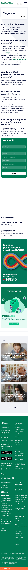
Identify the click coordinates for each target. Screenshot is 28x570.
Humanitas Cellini (19, 501)
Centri (16, 438)
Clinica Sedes (18, 512)
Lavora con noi (18, 451)
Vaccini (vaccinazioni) (20, 542)
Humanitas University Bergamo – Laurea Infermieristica (6, 502)
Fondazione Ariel (5, 511)
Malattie (17, 442)
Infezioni (17, 529)
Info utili (17, 433)
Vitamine (17, 544)
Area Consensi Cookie (21, 566)
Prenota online (5, 568)
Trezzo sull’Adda (5, 530)
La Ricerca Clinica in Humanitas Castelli (6, 514)
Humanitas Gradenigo (20, 506)
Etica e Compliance (19, 455)
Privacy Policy (7, 566)
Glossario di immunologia (21, 526)
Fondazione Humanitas (6, 509)
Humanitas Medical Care (21, 495)
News (16, 449)
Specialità (17, 436)
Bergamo (3, 526)
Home (3, 9)
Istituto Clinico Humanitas (18, 490)
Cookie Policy (14, 566)
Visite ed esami (18, 444)
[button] (25, 3)
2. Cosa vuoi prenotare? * (8, 150)
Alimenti (17, 520)
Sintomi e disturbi (19, 537)
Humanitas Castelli (19, 487)
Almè (2, 528)
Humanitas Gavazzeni (20, 499)
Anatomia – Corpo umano (19, 523)
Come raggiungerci (19, 429)
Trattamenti (17, 447)
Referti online (4, 487)
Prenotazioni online (5, 485)
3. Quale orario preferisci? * (8, 157)
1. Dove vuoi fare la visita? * (8, 144)
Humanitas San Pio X (20, 493)
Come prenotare (19, 431)
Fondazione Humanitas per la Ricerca (6, 506)
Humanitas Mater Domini (21, 497)
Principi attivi (18, 531)
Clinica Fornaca (18, 503)
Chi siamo (17, 427)
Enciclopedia (8, 9)
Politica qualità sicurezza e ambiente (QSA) (20, 464)
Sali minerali (18, 535)
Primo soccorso (18, 533)
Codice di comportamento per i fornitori (20, 459)
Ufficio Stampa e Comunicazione (19, 469)
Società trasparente (19, 453)
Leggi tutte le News (13, 407)
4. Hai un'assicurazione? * (8, 164)
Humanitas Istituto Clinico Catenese (19, 509)
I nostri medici (18, 440)
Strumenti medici (19, 539)
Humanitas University (6, 498)
